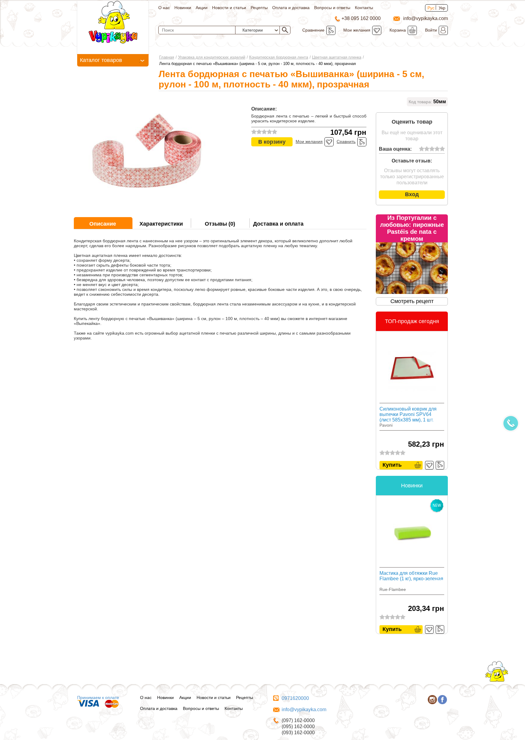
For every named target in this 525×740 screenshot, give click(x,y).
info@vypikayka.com (304, 709)
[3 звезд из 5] (431, 149)
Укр (442, 7)
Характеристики (161, 224)
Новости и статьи (229, 7)
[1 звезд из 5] (421, 149)
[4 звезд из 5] (437, 149)
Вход (412, 194)
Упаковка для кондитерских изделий (211, 57)
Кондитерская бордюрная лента (278, 57)
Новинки (182, 7)
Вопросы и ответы (332, 7)
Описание (102, 224)
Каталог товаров (101, 60)
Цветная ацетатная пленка (336, 57)
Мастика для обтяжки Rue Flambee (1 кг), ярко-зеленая (411, 576)
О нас (164, 7)
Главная (166, 57)
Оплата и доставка (291, 7)
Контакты (364, 7)
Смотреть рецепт (412, 301)
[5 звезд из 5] (442, 149)
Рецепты (259, 7)
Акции (202, 7)
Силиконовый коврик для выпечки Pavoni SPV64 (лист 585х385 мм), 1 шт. (408, 414)
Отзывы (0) (220, 224)
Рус (430, 7)
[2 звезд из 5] (426, 149)
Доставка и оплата (278, 224)
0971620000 (295, 698)
